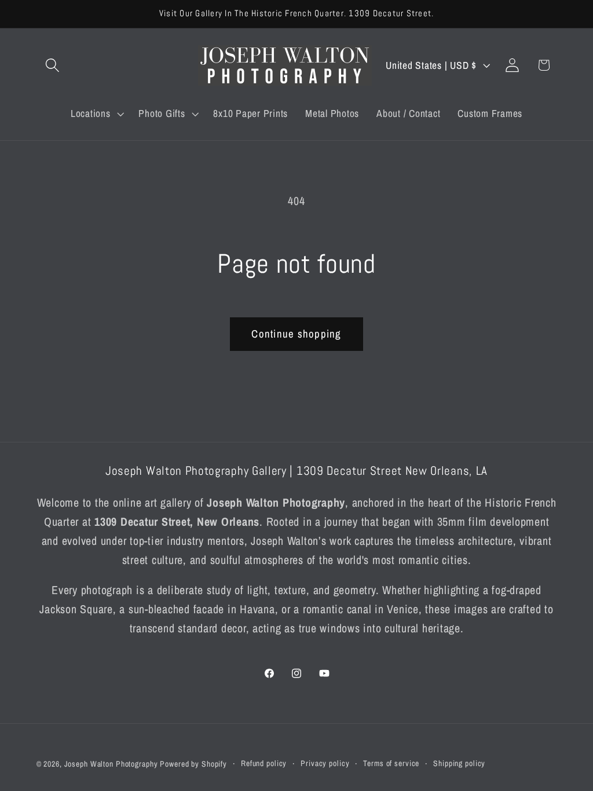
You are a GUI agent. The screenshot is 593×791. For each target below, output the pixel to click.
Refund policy (264, 763)
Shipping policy (459, 763)
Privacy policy (325, 763)
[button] (52, 65)
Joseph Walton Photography (111, 764)
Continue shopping (296, 334)
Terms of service (391, 763)
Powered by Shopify (193, 764)
